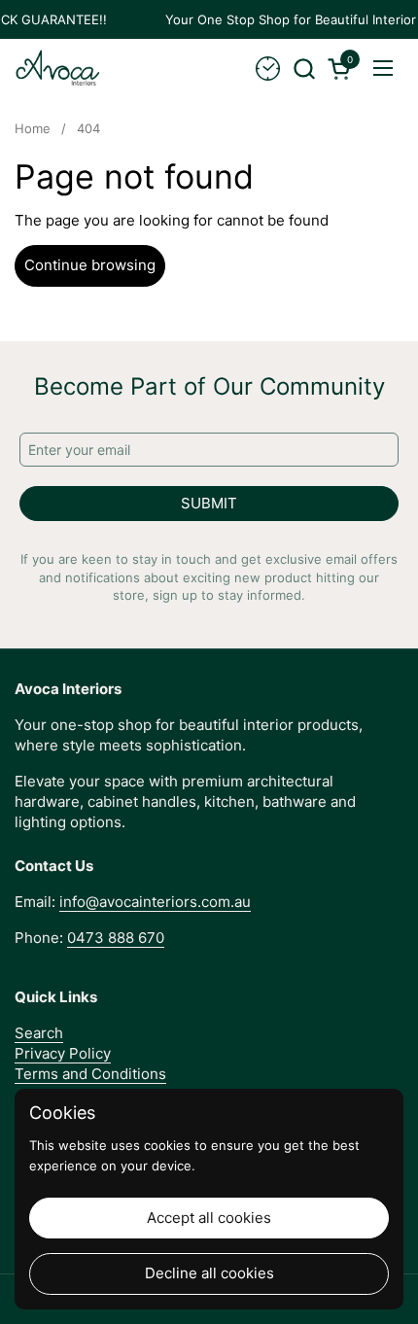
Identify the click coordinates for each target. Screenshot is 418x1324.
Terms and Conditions (90, 1073)
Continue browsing (90, 265)
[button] (304, 68)
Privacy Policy (63, 1053)
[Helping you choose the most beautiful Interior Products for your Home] (268, 68)
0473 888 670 (115, 937)
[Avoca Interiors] (58, 68)
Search (39, 1033)
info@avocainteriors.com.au (155, 901)
